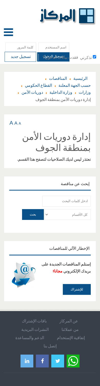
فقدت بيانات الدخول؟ (60, 57)
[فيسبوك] (42, 361)
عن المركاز (68, 320)
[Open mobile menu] (8, 32)
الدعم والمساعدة (29, 337)
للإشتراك (77, 289)
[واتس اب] (73, 360)
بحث (33, 214)
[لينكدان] (27, 361)
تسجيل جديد (20, 56)
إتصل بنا (50, 345)
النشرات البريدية (35, 329)
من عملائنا (70, 329)
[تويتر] (57, 361)
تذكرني (86, 57)
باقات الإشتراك (34, 320)
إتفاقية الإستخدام (71, 337)
